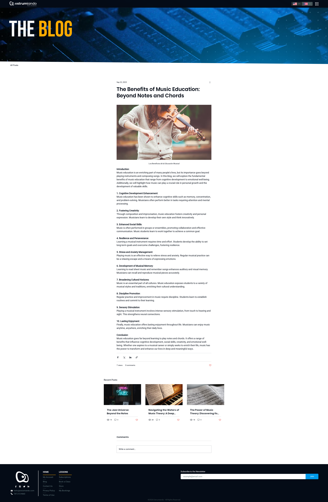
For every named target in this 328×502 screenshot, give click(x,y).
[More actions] (209, 82)
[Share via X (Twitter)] (124, 357)
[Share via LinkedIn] (130, 357)
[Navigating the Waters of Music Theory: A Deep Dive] (164, 394)
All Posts (14, 65)
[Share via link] (136, 357)
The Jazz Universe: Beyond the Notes (118, 411)
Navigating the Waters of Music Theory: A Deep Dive (163, 411)
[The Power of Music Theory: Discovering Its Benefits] (205, 394)
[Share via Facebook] (118, 357)
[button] (65, 472)
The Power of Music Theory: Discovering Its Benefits (203, 411)
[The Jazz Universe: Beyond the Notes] (122, 394)
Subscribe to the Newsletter (193, 472)
